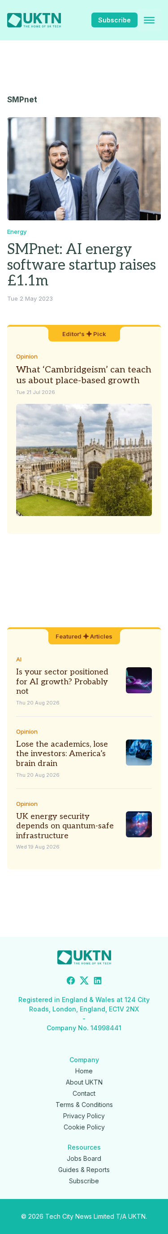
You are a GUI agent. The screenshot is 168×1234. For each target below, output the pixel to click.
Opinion (27, 356)
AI (19, 659)
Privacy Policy (84, 1116)
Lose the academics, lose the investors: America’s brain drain (62, 754)
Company (84, 1059)
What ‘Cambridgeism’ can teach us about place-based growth (83, 375)
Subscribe (114, 20)
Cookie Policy (84, 1127)
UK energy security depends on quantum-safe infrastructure (65, 826)
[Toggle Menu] (149, 20)
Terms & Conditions (84, 1104)
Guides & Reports (84, 1169)
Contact (84, 1093)
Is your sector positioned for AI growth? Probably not (62, 681)
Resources (84, 1147)
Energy (16, 231)
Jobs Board (84, 1158)
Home (84, 1071)
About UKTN (84, 1082)
